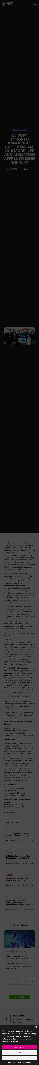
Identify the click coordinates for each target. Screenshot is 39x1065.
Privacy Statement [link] (25, 1062)
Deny (19, 1052)
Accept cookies (19, 1047)
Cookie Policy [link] (12, 1062)
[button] (36, 1027)
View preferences (19, 1058)
